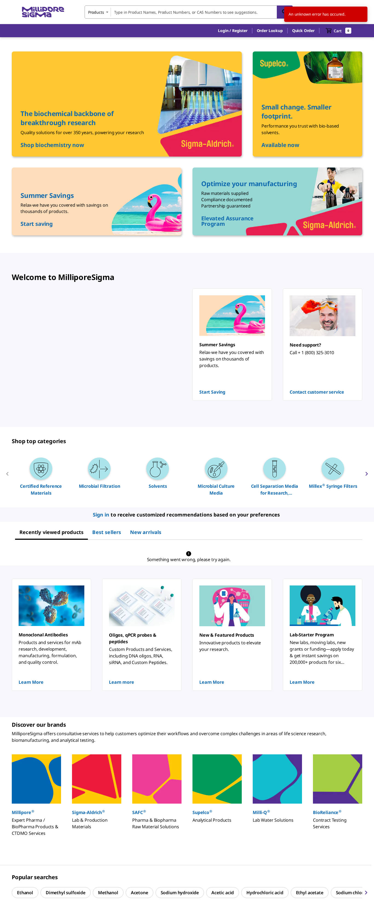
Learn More (31, 682)
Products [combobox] (96, 12)
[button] (232, 30)
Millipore (23, 812)
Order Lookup (270, 30)
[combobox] (189, 12)
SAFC (139, 812)
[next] (366, 476)
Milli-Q (261, 812)
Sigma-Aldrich (88, 812)
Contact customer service (317, 392)
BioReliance (327, 812)
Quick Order (303, 30)
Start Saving (212, 392)
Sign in (101, 514)
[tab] (51, 532)
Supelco (202, 812)
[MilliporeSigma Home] (43, 12)
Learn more (121, 682)
